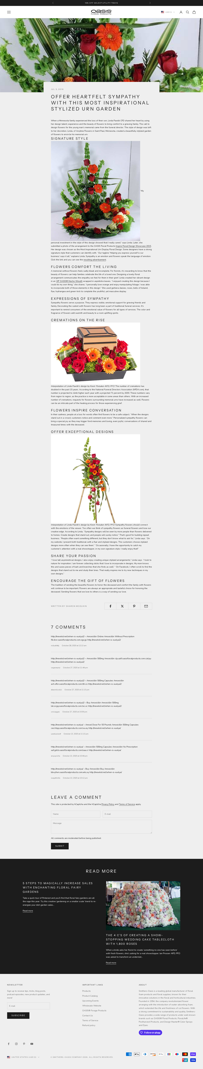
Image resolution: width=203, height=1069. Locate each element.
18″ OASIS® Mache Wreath (69, 281)
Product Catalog (90, 996)
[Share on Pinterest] (134, 606)
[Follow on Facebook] (8, 1043)
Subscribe (18, 1015)
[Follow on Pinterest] (24, 1043)
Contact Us (87, 1015)
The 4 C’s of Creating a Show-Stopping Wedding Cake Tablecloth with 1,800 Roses (140, 939)
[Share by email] (146, 606)
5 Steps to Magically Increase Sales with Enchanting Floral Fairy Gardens (58, 887)
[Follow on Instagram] (16, 1043)
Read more (28, 910)
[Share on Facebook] (110, 606)
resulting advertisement (95, 259)
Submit (59, 846)
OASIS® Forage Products (94, 1010)
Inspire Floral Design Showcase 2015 (133, 246)
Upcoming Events (90, 1000)
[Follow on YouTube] (31, 1043)
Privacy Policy (108, 804)
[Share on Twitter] (122, 606)
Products (86, 991)
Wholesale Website (91, 1005)
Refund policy (88, 1025)
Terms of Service (127, 804)
